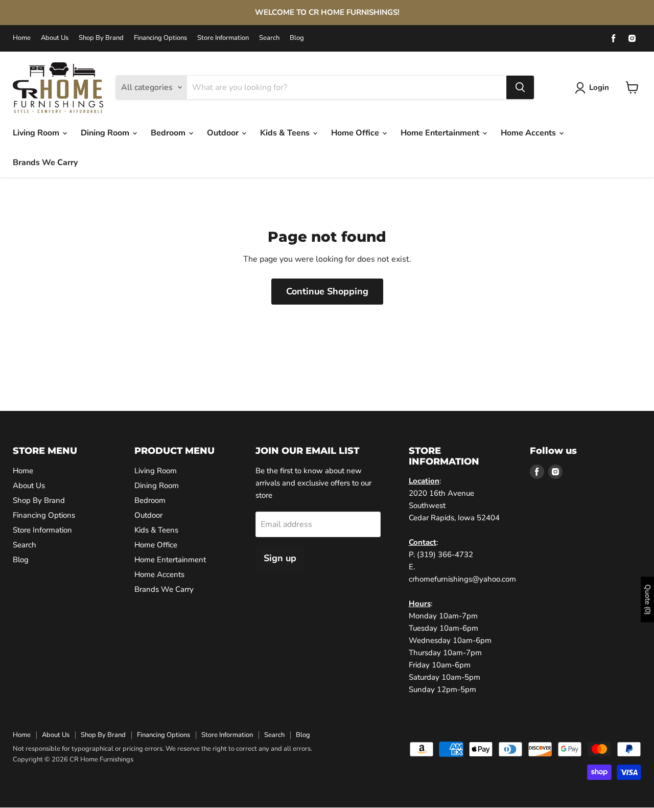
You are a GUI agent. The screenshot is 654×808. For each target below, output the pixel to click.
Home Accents (529, 132)
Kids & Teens (286, 132)
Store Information (223, 38)
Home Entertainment (441, 132)
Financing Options (160, 38)
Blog (297, 38)
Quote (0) (647, 599)
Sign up (280, 558)
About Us (54, 38)
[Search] (520, 87)
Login (599, 87)
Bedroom (169, 132)
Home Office (356, 132)
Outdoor (224, 132)
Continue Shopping (327, 291)
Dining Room (106, 132)
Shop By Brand (101, 38)
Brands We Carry (45, 162)
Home (22, 38)
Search (269, 38)
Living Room (37, 132)
